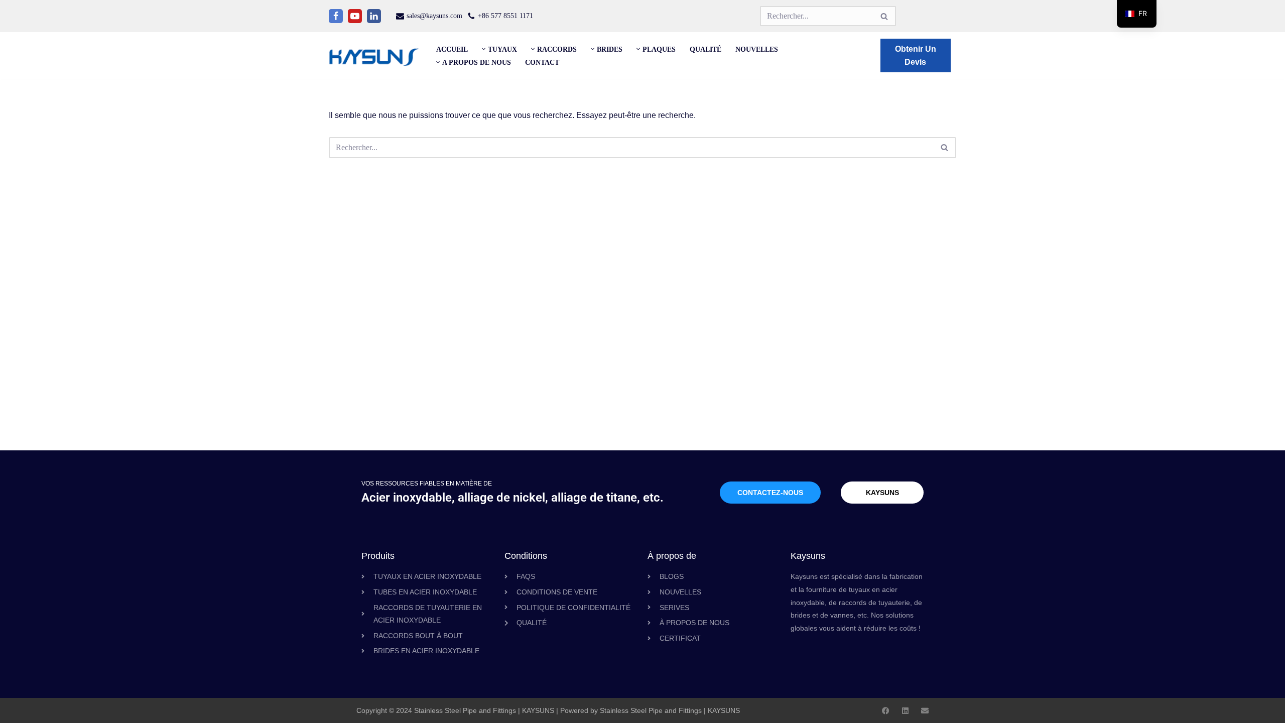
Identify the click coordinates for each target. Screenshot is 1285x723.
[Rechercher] (884, 16)
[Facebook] (336, 16)
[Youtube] (355, 16)
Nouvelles (756, 49)
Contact (542, 62)
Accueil (452, 49)
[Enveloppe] (925, 710)
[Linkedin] (374, 16)
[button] (483, 49)
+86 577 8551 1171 (505, 16)
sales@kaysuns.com (434, 16)
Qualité (705, 49)
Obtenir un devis (915, 55)
